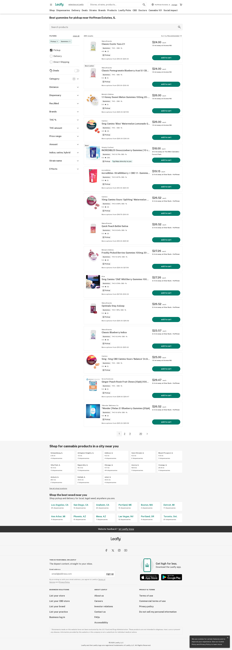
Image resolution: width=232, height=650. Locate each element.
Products (112, 10)
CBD (135, 10)
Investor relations (103, 606)
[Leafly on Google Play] (171, 577)
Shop (52, 10)
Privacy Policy (205, 644)
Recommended (173, 36)
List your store (57, 595)
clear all (76, 36)
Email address (55, 569)
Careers (98, 601)
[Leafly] (59, 4)
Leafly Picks (124, 10)
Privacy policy (146, 606)
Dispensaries (63, 10)
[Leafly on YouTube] (125, 550)
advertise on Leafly (76, 4)
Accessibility (101, 622)
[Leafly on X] (113, 550)
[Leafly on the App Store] (149, 577)
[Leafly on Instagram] (119, 550)
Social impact (171, 10)
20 (140, 433)
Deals (85, 10)
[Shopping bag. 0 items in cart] (181, 4)
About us (99, 595)
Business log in (57, 617)
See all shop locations (58, 488)
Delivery (76, 10)
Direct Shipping (61, 62)
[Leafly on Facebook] (106, 550)
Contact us (100, 612)
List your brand (57, 606)
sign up (110, 574)
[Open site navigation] (51, 4)
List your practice (58, 612)
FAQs (97, 617)
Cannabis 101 (155, 10)
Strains (93, 10)
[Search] (179, 27)
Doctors (143, 10)
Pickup (56, 50)
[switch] (76, 70)
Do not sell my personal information (158, 612)
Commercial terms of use (152, 601)
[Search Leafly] (144, 4)
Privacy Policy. (64, 582)
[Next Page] (147, 434)
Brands (102, 10)
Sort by (164, 36)
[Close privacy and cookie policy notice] (228, 638)
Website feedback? (116, 529)
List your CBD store (59, 601)
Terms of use (146, 595)
